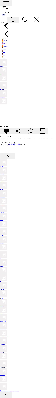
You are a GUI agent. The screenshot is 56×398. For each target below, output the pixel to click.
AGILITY (1, 145)
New (2, 38)
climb (14, 145)
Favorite (4, 38)
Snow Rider (3, 14)
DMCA (10, 391)
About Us (5, 391)
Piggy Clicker (13, 144)
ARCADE (4, 145)
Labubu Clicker (2, 391)
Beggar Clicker (18, 144)
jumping (9, 145)
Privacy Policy (13, 391)
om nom (11, 145)
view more (1, 298)
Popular (1, 38)
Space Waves (3, 15)
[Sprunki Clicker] (3, 7)
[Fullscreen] (42, 131)
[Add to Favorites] (6, 131)
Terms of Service (17, 391)
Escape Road (10, 144)
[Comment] (30, 131)
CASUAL (7, 145)
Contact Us (7, 391)
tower (13, 145)
